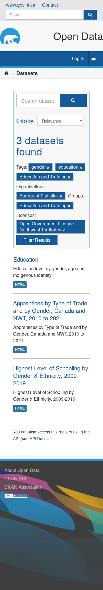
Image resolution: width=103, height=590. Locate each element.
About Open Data (21, 470)
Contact (50, 4)
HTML (20, 284)
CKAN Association (23, 487)
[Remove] (48, 167)
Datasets (27, 73)
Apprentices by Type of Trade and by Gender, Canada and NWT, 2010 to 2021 (50, 310)
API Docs (38, 438)
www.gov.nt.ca (20, 4)
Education (25, 259)
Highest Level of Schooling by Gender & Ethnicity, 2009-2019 (50, 375)
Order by (24, 121)
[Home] (6, 73)
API (16, 438)
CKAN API (15, 478)
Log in (78, 58)
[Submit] (90, 15)
